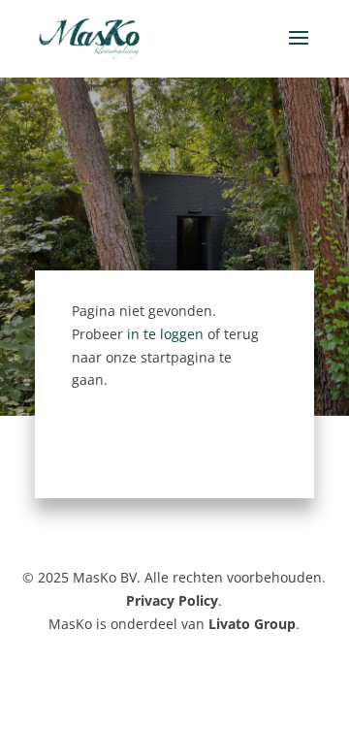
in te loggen (165, 334)
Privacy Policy (172, 600)
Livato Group (252, 623)
